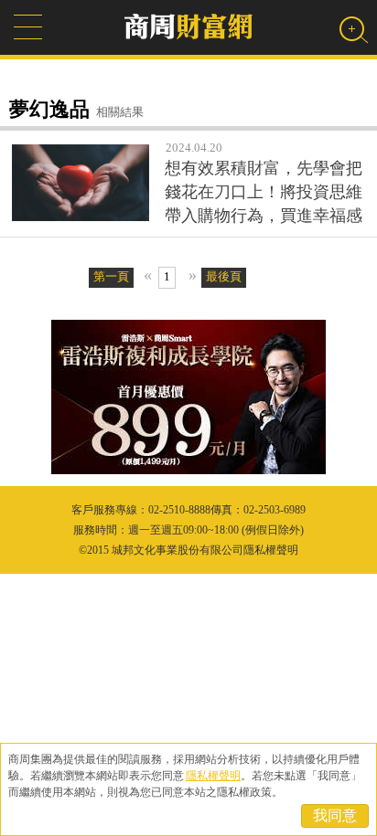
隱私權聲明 (213, 775)
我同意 (335, 815)
